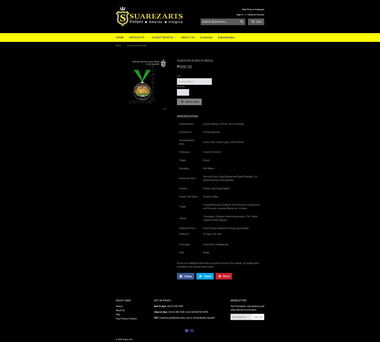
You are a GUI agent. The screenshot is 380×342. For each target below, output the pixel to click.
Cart (258, 21)
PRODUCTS (137, 37)
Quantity (181, 86)
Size (179, 76)
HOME (120, 37)
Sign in (239, 15)
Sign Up (258, 317)
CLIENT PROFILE (163, 37)
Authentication (226, 37)
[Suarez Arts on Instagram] (191, 331)
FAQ (118, 314)
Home (118, 45)
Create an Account (255, 15)
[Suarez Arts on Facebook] (186, 331)
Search (119, 306)
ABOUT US (188, 37)
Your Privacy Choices (126, 318)
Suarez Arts (128, 339)
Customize (206, 37)
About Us (120, 310)
